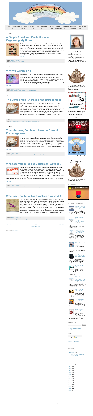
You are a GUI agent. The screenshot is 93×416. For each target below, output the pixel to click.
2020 (70, 374)
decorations (12, 61)
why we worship (29, 90)
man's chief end (22, 90)
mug (38, 121)
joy (35, 186)
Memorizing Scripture (55, 26)
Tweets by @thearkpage (73, 341)
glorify (11, 90)
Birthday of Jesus (17, 219)
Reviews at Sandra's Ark (47, 28)
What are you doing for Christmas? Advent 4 (33, 195)
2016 (70, 382)
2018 (70, 378)
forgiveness (34, 121)
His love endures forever (29, 154)
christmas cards (21, 186)
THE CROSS (73, 28)
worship (34, 90)
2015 (70, 384)
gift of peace (29, 219)
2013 (70, 388)
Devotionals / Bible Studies (69, 26)
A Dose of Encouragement (15, 121)
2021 (70, 372)
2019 (70, 376)
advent (11, 186)
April (71, 358)
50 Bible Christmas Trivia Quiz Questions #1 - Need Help (80, 311)
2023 (70, 368)
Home (8, 26)
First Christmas (29, 186)
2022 (70, 370)
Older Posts (61, 224)
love (35, 154)
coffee (23, 121)
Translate (78, 337)
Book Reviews (82, 26)
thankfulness (44, 154)
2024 (70, 366)
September (73, 352)
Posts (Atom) (15, 230)
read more (22, 56)
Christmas (15, 186)
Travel (65, 28)
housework (17, 61)
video (43, 219)
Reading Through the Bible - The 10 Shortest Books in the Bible (80, 207)
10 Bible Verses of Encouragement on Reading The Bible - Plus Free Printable (79, 219)
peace (40, 186)
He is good (21, 154)
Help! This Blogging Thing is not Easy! (79, 290)
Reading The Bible (29, 26)
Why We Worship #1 (18, 70)
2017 (70, 380)
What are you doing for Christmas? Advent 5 (33, 163)
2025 (70, 350)
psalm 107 (39, 154)
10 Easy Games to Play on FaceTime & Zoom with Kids (80, 244)
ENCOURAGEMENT (17, 26)
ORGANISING (58, 28)
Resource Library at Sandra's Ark (20, 28)
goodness (16, 154)
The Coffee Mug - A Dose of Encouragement (33, 99)
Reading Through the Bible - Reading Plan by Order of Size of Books (80, 255)
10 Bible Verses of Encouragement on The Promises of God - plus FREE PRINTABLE (80, 278)
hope (34, 186)
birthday (11, 154)
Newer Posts (9, 224)
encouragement (28, 121)
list (21, 61)
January (72, 364)
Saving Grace (38, 219)
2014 (70, 386)
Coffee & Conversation (41, 26)
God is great (15, 90)
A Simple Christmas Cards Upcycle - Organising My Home (28, 39)
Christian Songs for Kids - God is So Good (80, 300)
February (72, 362)
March (72, 360)
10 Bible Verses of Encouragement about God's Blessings (80, 231)
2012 (70, 390)
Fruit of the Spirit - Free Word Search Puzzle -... (77, 355)
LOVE (79, 28)
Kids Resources (35, 28)
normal (23, 61)
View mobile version (35, 226)
